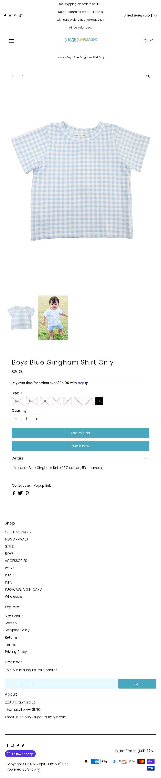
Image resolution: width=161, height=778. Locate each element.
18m (32, 401)
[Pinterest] (15, 15)
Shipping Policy (17, 630)
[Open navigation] (24, 41)
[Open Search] (145, 41)
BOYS (9, 553)
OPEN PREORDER (18, 532)
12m (17, 401)
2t (44, 401)
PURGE (10, 575)
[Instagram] (10, 15)
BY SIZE (10, 568)
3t (56, 401)
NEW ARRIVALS (16, 539)
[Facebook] (5, 15)
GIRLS (9, 546)
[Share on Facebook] (14, 494)
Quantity (19, 410)
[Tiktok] (20, 15)
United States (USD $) (139, 15)
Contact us (21, 485)
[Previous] (12, 76)
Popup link (42, 485)
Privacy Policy (16, 651)
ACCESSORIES (16, 560)
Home (60, 57)
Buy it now (80, 446)
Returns (11, 637)
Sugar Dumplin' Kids (52, 764)
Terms (10, 644)
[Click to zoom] (148, 76)
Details (17, 458)
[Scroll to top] (153, 770)
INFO (9, 582)
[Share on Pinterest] (27, 494)
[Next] (22, 76)
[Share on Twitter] (21, 494)
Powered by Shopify (23, 769)
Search (11, 623)
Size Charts (14, 616)
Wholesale (13, 596)
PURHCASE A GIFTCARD (23, 589)
